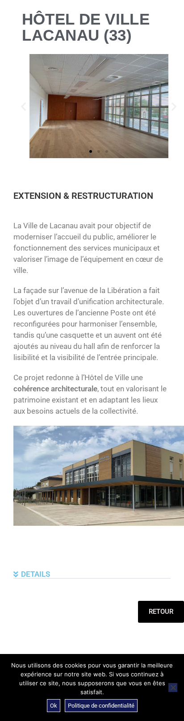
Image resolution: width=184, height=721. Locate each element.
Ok (53, 705)
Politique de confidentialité (101, 705)
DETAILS (35, 574)
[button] (23, 106)
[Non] (172, 687)
